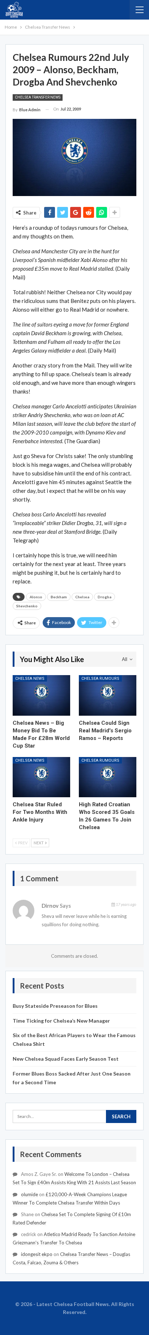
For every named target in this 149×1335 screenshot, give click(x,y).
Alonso (36, 597)
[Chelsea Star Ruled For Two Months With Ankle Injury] (41, 777)
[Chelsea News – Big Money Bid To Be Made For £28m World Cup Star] (41, 695)
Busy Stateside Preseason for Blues (55, 1006)
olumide (29, 1194)
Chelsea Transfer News (37, 97)
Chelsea (82, 597)
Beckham (59, 597)
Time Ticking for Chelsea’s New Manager (61, 1021)
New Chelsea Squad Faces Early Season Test (66, 1059)
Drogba (104, 597)
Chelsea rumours (100, 678)
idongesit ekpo (36, 1254)
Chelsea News (29, 678)
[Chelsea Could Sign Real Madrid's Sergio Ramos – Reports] (107, 695)
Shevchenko (27, 606)
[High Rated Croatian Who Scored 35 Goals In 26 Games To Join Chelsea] (107, 777)
